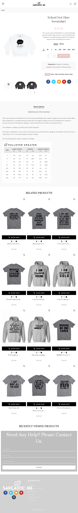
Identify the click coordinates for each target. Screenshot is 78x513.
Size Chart (31, 494)
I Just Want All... (14, 408)
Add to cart (63, 56)
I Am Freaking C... (64, 299)
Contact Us (31, 485)
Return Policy (32, 491)
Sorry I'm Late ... (39, 411)
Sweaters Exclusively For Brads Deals (58, 67)
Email (59, 82)
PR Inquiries (32, 500)
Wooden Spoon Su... (13, 299)
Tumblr (69, 82)
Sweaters (66, 64)
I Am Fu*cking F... (39, 299)
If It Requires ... (14, 355)
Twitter (54, 82)
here (36, 134)
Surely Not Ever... (14, 244)
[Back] (3, 10)
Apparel (59, 64)
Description (39, 107)
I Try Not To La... (64, 244)
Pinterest (64, 82)
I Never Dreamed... (64, 408)
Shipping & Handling (35, 488)
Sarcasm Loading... (39, 355)
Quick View (24, 199)
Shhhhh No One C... (64, 355)
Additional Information (39, 112)
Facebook (48, 82)
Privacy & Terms (33, 497)
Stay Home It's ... (39, 244)
